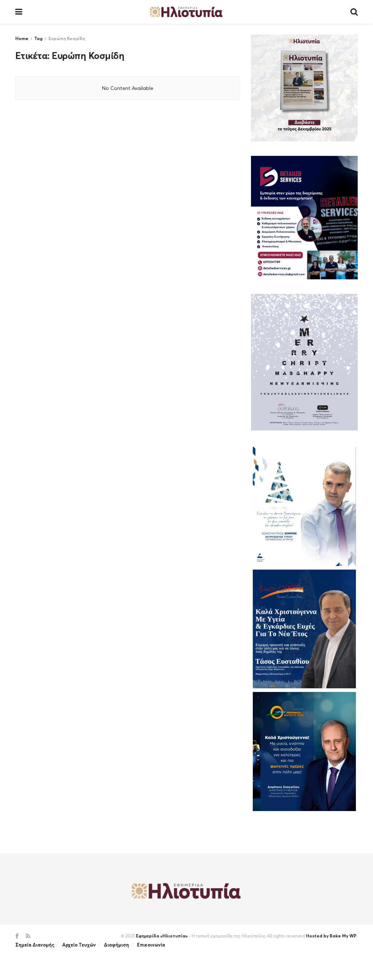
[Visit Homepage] (186, 11)
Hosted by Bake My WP (331, 936)
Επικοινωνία (151, 945)
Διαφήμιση (116, 945)
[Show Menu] (18, 12)
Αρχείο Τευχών (79, 945)
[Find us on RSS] (28, 936)
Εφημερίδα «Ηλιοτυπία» (162, 936)
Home (21, 38)
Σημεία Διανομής (34, 945)
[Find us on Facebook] (17, 936)
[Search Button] (354, 12)
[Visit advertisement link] (304, 88)
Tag (38, 38)
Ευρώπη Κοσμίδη (66, 38)
